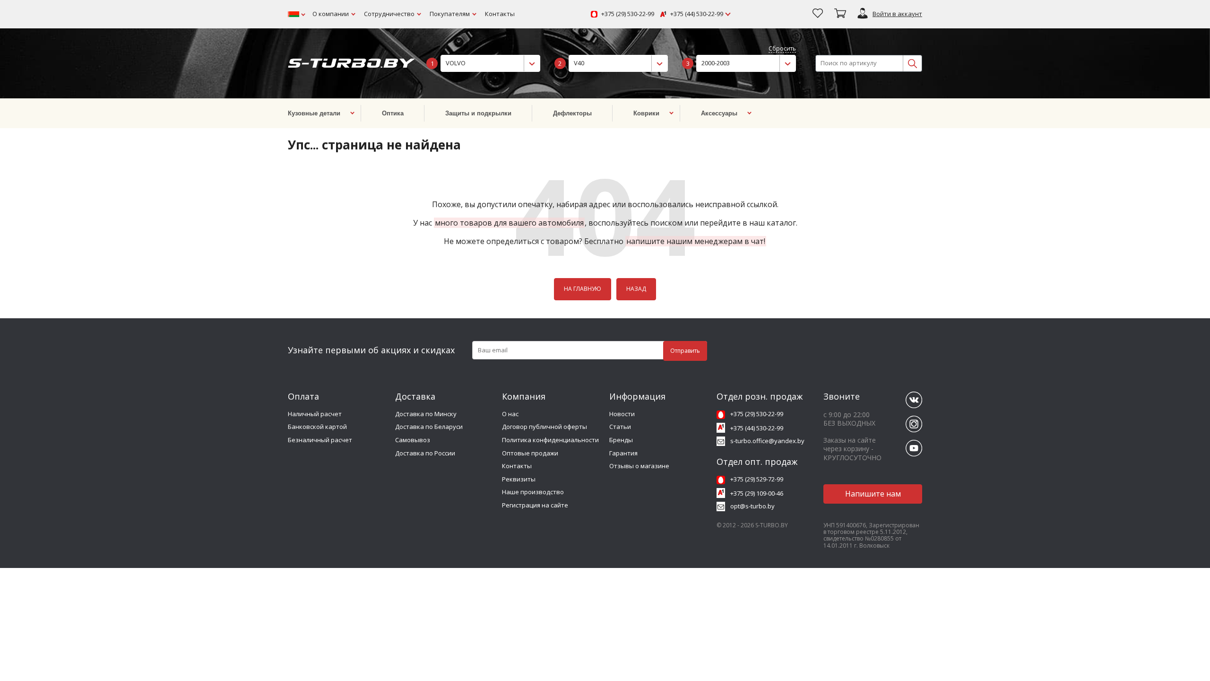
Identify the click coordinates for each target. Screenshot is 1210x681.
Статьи (620, 426)
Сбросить (782, 48)
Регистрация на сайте (535, 505)
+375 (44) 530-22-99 (696, 14)
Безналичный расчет (320, 440)
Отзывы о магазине (639, 466)
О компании (330, 13)
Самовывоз (412, 440)
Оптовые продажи (530, 453)
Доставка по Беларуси (429, 426)
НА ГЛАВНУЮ (582, 289)
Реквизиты (519, 479)
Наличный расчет (315, 414)
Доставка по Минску (426, 414)
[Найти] (912, 63)
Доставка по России (425, 453)
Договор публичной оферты (544, 426)
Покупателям (450, 13)
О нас (510, 414)
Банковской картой (317, 426)
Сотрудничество (389, 13)
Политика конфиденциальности (550, 440)
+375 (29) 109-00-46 (756, 493)
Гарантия (623, 453)
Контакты (500, 13)
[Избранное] (817, 14)
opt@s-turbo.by (752, 506)
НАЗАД (636, 289)
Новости (622, 414)
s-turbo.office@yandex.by (767, 441)
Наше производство (533, 492)
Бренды (621, 440)
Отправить (685, 351)
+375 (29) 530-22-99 (627, 14)
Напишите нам (873, 494)
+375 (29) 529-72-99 (756, 479)
